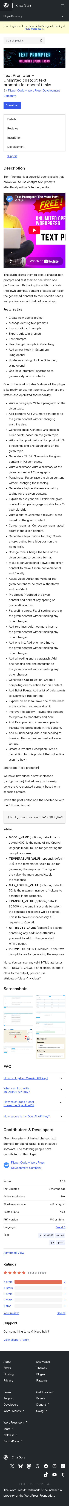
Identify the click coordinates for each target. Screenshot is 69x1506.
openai (60, 1242)
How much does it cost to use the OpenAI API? (19, 1103)
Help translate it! (34, 28)
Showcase (43, 1361)
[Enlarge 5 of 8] (60, 999)
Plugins (40, 1374)
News (7, 1368)
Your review (11, 1313)
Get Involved (44, 1392)
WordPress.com (16, 1422)
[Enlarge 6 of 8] (60, 1016)
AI (40, 1235)
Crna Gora (18, 1457)
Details (11, 119)
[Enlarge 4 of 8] (28, 1051)
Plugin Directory (13, 16)
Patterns (41, 1380)
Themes (41, 1368)
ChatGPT (48, 1235)
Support (12, 156)
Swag (41, 1411)
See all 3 (60, 1227)
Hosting (9, 1374)
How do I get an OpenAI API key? (26, 1078)
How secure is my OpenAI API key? (27, 1116)
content (60, 1235)
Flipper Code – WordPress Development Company (28, 1165)
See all (61, 1313)
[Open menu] (63, 5)
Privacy (8, 1380)
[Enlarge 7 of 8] (60, 1026)
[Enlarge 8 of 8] (60, 1042)
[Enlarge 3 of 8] (28, 1034)
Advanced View (14, 1253)
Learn (7, 1392)
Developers (11, 1404)
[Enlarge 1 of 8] (28, 999)
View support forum (16, 1339)
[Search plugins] (41, 40)
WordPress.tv (14, 1411)
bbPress (11, 1435)
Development (16, 146)
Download (12, 105)
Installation (14, 137)
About (7, 1361)
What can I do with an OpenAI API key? (17, 1090)
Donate (43, 1404)
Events (40, 1398)
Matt (8, 1429)
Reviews (12, 128)
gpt (52, 1242)
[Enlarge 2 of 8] (28, 1016)
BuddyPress (13, 1441)
